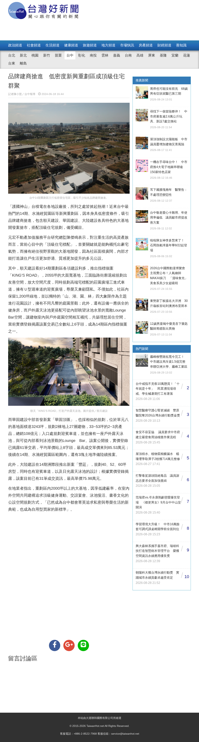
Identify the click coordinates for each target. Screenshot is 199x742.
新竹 (46, 55)
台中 (69, 55)
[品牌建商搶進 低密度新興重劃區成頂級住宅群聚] (54, 645)
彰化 (81, 55)
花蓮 (186, 55)
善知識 (181, 45)
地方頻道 (108, 45)
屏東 (151, 55)
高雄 (139, 55)
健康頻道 (71, 45)
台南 (128, 55)
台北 (11, 55)
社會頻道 (34, 45)
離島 (23, 63)
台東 (11, 63)
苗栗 (58, 55)
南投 (93, 55)
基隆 (163, 55)
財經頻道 (164, 45)
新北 (23, 55)
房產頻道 (146, 45)
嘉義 (116, 55)
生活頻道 (52, 45)
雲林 (104, 55)
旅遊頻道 (90, 45)
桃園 (34, 55)
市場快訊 (127, 45)
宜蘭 (174, 55)
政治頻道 (15, 45)
